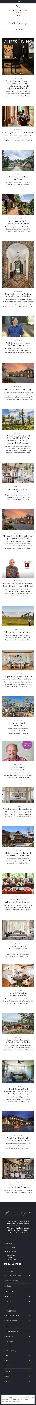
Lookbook (8, 1296)
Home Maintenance (11, 1331)
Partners (7, 1366)
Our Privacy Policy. (14, 1401)
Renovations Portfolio (11, 1281)
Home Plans (8, 1326)
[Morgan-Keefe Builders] (18, 10)
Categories (17, 29)
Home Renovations (11, 1321)
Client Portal (8, 1381)
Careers (7, 1371)
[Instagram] (5, 1264)
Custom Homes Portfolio (12, 1275)
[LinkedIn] (16, 1264)
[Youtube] (20, 1264)
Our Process (8, 1336)
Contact (7, 1376)
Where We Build (9, 1341)
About (6, 1355)
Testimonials (8, 1301)
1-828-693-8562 (10, 1248)
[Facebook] (9, 1264)
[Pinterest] (13, 1264)
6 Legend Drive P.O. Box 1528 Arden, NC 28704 (10, 1257)
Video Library (9, 1291)
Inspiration (8, 1286)
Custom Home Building (12, 1315)
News (6, 1361)
